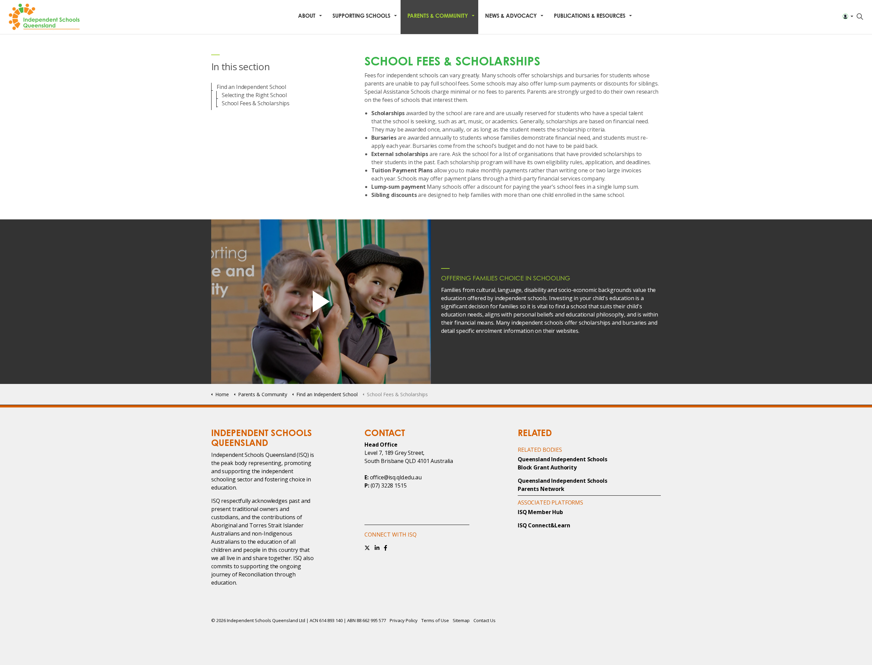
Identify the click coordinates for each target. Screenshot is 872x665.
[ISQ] (45, 17)
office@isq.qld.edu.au (396, 477)
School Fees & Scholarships (256, 103)
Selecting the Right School (254, 95)
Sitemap (461, 620)
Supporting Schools (361, 15)
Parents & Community (437, 15)
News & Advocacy (511, 15)
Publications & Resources (589, 15)
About (306, 15)
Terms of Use (435, 620)
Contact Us (484, 620)
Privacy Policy (404, 620)
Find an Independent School (251, 87)
